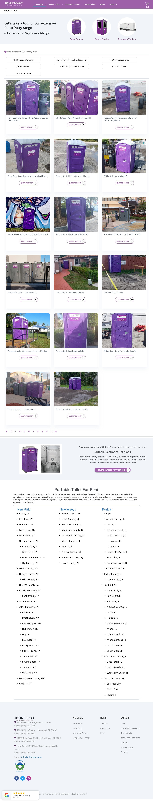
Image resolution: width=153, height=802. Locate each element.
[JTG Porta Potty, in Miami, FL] (124, 156)
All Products (78, 723)
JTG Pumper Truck (23, 73)
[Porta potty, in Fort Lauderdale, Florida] (76, 214)
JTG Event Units (23, 66)
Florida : (107, 509)
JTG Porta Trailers (119, 66)
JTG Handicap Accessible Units (71, 66)
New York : (24, 509)
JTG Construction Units (119, 60)
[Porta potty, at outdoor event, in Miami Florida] (28, 330)
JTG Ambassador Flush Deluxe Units (71, 60)
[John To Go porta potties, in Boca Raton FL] (76, 97)
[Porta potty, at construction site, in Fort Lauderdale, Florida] (124, 97)
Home (6, 10)
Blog (102, 733)
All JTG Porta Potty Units (23, 60)
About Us (104, 723)
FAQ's (123, 723)
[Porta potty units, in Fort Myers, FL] (28, 272)
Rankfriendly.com (62, 794)
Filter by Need (31, 52)
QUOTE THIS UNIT (27, 127)
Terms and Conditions (130, 737)
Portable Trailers (54, 4)
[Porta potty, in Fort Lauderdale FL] (76, 330)
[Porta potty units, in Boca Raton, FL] (28, 389)
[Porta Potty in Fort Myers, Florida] (76, 272)
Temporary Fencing (72, 4)
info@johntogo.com (31, 757)
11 (51, 431)
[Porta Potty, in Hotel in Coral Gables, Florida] (124, 214)
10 (47, 431)
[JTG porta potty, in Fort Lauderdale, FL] (124, 330)
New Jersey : (68, 509)
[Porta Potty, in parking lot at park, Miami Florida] (28, 156)
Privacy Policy (127, 747)
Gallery (102, 4)
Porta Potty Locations (130, 728)
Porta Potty (39, 4)
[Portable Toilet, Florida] (124, 272)
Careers (124, 742)
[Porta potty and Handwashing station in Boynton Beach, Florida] (28, 97)
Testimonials (126, 733)
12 (56, 431)
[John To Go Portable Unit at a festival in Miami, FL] (28, 214)
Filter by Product (14, 52)
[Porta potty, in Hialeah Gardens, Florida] (76, 156)
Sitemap (124, 752)
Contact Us (113, 4)
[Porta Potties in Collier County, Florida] (76, 389)
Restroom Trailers (80, 733)
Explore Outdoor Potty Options (111, 470)
